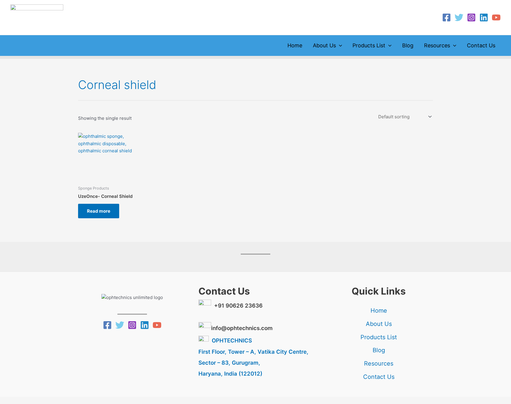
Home (294, 45)
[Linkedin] (483, 17)
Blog (407, 45)
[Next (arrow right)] (28, 399)
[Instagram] (471, 17)
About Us (324, 45)
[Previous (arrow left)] (9, 399)
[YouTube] (496, 17)
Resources (437, 45)
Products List (368, 45)
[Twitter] (459, 17)
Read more (98, 211)
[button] (339, 45)
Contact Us (481, 45)
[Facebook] (446, 17)
